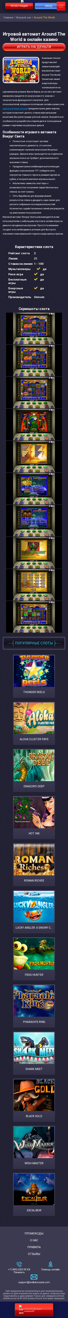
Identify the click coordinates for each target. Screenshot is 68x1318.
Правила (34, 1247)
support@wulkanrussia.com (34, 1282)
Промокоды (34, 1233)
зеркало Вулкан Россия (15, 108)
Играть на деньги (34, 47)
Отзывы (34, 1254)
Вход (48, 6)
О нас (34, 1240)
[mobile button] (61, 6)
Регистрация (19, 6)
